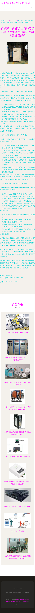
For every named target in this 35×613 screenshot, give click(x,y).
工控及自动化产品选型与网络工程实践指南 (17, 457)
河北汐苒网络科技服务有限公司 (15, 601)
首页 (9, 20)
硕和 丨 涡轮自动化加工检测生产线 (17, 332)
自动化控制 (25, 601)
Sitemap (19, 604)
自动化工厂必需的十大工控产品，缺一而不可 (17, 506)
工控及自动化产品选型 (17, 531)
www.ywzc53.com (21, 599)
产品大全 (15, 20)
